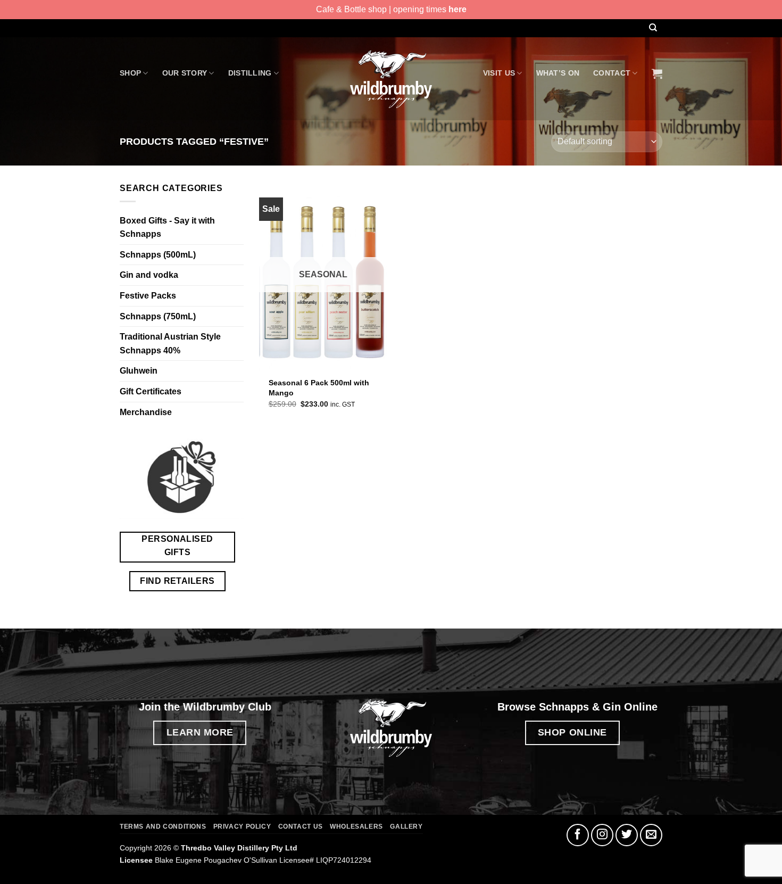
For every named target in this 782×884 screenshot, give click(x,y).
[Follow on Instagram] (602, 835)
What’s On (558, 73)
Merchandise (146, 412)
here (457, 9)
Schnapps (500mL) (158, 254)
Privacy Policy (242, 826)
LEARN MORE (200, 732)
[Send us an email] (651, 835)
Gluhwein (138, 370)
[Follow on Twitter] (626, 835)
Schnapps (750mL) (158, 316)
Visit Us (499, 73)
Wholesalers (356, 826)
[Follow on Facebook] (578, 835)
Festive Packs (148, 295)
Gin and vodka (149, 274)
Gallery (406, 826)
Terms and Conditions (163, 826)
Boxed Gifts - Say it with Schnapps (167, 227)
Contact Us (300, 826)
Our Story (184, 73)
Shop (130, 73)
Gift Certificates (150, 391)
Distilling (250, 73)
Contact (611, 73)
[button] (657, 73)
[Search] (652, 28)
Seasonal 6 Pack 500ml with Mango (319, 387)
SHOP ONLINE (572, 732)
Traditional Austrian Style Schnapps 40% (170, 343)
